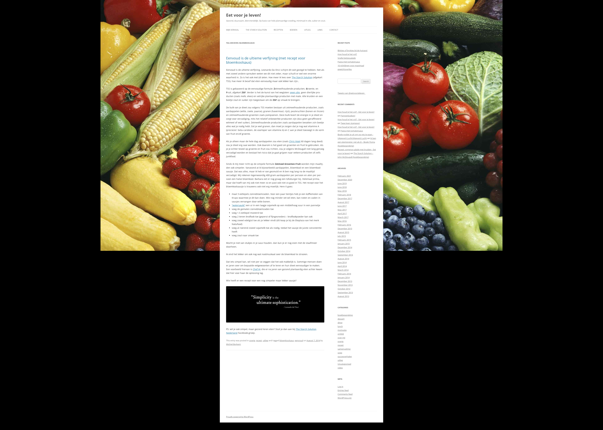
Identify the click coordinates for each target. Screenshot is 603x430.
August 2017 (343, 202)
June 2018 (342, 187)
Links (320, 30)
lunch (340, 326)
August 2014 (343, 258)
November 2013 (345, 285)
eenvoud (299, 340)
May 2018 (342, 191)
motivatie (342, 330)
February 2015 (344, 239)
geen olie (295, 92)
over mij (341, 337)
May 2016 (342, 221)
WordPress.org (344, 397)
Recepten (278, 30)
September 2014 (345, 254)
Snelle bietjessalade (347, 58)
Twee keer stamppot (350, 123)
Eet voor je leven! (243, 15)
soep (340, 352)
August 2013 (343, 296)
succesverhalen (345, 356)
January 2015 (344, 243)
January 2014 (344, 277)
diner (340, 322)
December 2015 (345, 228)
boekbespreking (345, 315)
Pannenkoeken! (348, 115)
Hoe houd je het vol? (347, 54)
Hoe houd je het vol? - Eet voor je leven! (356, 112)
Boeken (293, 30)
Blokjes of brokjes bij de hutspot (352, 50)
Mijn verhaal (232, 30)
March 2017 (343, 217)
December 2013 (345, 281)
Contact (333, 30)
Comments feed (345, 394)
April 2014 (342, 266)
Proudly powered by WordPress (239, 416)
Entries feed (343, 390)
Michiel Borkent (233, 344)
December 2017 (345, 198)
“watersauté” (238, 205)
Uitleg (307, 30)
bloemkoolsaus (287, 340)
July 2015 (342, 236)
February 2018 (344, 194)
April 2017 (342, 213)
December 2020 (345, 179)
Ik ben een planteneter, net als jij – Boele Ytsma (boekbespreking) (357, 142)
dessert (341, 318)
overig (252, 340)
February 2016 (344, 224)
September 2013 (345, 292)
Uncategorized (344, 364)
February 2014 (344, 273)
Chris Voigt (294, 141)
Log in (340, 386)
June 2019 (342, 183)
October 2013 (344, 288)
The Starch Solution (256, 30)
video (340, 367)
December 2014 (345, 247)
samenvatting (344, 349)
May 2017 (342, 209)
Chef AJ (256, 269)
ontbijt (341, 333)
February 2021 (344, 175)
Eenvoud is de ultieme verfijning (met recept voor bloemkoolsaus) (265, 60)
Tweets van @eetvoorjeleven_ (351, 93)
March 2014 (343, 270)
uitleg (265, 340)
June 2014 (342, 262)
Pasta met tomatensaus (349, 61)
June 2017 (342, 206)
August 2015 (343, 232)
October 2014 (344, 251)
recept (259, 340)
